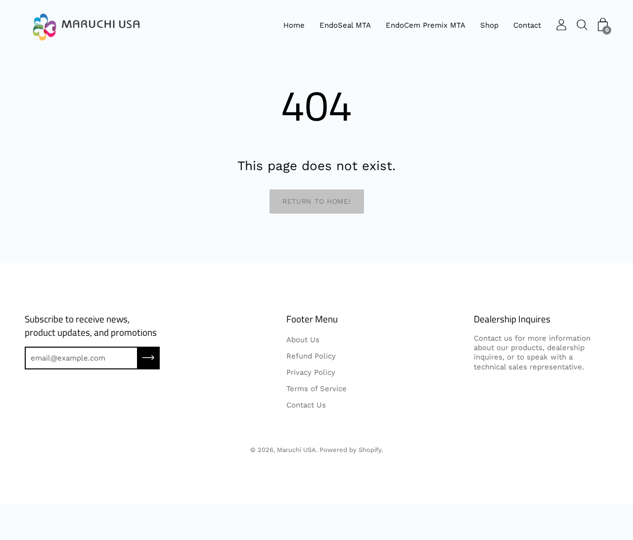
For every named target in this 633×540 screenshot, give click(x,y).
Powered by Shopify (350, 449)
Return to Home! (316, 201)
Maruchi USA (296, 449)
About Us (302, 339)
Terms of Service (316, 388)
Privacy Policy (310, 372)
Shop (489, 25)
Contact (527, 25)
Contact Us (306, 405)
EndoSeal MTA (345, 25)
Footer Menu (312, 319)
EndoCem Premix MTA (425, 25)
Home (294, 25)
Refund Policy (311, 356)
